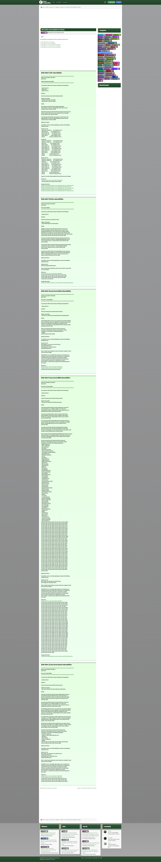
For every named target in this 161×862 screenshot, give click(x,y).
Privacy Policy (94, 857)
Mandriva (109, 60)
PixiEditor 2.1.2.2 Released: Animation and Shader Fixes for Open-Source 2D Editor (69, 843)
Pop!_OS (101, 66)
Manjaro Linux (102, 62)
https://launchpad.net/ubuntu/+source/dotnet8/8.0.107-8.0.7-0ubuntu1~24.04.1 (58, 185)
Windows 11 (44, 838)
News (42, 36)
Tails (115, 76)
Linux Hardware (111, 54)
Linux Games (102, 54)
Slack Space (102, 72)
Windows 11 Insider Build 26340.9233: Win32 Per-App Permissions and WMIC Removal (49, 841)
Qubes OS (101, 68)
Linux (107, 50)
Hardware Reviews (103, 48)
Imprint (82, 857)
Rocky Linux (102, 70)
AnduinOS (101, 36)
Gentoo (116, 44)
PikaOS (116, 64)
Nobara (101, 64)
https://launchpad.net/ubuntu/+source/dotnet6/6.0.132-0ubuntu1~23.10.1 (56, 186)
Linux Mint (101, 56)
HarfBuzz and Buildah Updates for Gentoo (86, 788)
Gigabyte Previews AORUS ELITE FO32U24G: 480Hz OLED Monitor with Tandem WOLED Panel (48, 850)
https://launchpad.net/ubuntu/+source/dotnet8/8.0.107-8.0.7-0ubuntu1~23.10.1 (57, 188)
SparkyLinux (102, 76)
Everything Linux (103, 42)
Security (110, 70)
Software (102, 74)
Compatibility (58, 2)
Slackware (110, 72)
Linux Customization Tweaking (105, 52)
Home (54, 2)
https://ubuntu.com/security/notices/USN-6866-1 (52, 777)
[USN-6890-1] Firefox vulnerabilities (48, 43)
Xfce (100, 80)
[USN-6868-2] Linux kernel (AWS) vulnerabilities (51, 44)
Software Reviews (110, 74)
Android (117, 34)
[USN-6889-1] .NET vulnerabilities (48, 42)
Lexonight (110, 837)
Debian (101, 40)
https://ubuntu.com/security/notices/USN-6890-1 (52, 273)
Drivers (108, 40)
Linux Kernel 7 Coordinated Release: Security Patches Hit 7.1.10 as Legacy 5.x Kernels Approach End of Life (70, 834)
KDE (100, 50)
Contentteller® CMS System (50, 859)
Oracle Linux (109, 64)
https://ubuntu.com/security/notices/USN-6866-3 (52, 776)
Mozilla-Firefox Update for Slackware (49, 788)
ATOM (101, 857)
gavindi (109, 831)
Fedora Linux (112, 42)
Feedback (101, 44)
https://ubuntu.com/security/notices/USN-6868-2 (52, 366)
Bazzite (116, 36)
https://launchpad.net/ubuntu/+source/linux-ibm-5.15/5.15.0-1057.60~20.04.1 (57, 656)
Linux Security (102, 58)
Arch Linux (109, 36)
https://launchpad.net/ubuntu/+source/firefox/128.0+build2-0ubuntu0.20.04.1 (57, 282)
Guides (108, 46)
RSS (98, 857)
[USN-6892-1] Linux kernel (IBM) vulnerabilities (50, 46)
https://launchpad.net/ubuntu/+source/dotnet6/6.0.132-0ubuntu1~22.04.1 (57, 189)
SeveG (109, 843)
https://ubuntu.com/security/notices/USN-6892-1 (52, 601)
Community (65, 2)
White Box (116, 78)
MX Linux (116, 62)
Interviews (112, 48)
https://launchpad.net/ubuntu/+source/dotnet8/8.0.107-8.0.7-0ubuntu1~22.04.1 (58, 190)
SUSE (109, 76)
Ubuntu (44, 32)
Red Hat (108, 68)
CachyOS (101, 38)
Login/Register (112, 2)
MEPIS (110, 62)
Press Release (109, 66)
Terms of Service (88, 857)
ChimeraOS (115, 38)
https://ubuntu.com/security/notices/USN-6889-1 (53, 180)
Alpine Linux (110, 34)
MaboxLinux (101, 60)
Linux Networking (110, 56)
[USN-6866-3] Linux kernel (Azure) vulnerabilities (51, 47)
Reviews (116, 68)
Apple (86, 831)
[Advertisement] (80, 18)
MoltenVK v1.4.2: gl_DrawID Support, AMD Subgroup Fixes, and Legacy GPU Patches (90, 851)
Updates (108, 78)
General (109, 44)
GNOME (101, 46)
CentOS (108, 38)
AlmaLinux (102, 34)
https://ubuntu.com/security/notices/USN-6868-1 (52, 368)
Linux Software (111, 58)
